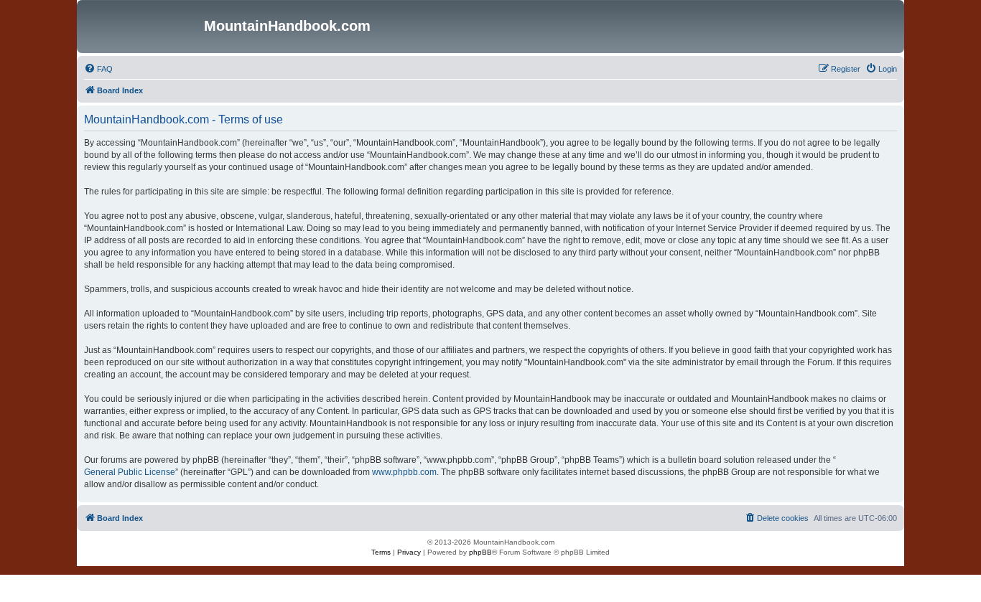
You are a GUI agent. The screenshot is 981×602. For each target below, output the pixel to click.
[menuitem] (98, 68)
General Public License (129, 472)
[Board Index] (142, 27)
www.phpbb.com (404, 472)
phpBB (480, 552)
